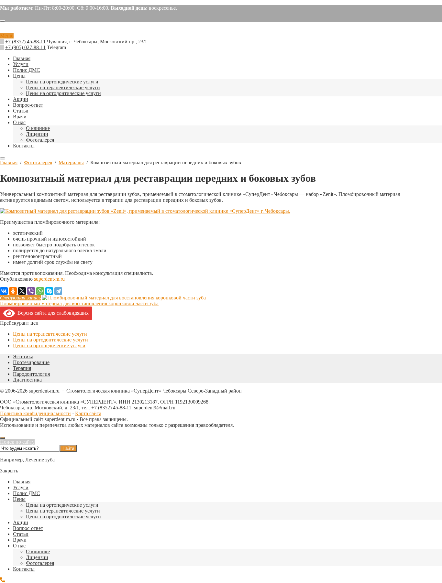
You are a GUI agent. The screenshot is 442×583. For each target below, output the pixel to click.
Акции (20, 522)
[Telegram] (58, 291)
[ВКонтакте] (4, 291)
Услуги (20, 487)
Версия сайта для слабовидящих (52, 313)
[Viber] (31, 291)
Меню (7, 35)
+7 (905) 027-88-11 (25, 47)
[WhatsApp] (40, 291)
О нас (19, 545)
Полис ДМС (26, 493)
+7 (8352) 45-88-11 (25, 41)
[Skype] (49, 291)
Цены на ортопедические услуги (49, 345)
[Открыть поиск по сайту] (2, 21)
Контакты (24, 569)
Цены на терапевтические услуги (50, 334)
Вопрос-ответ (28, 528)
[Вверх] (2, 438)
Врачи (20, 540)
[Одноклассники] (13, 291)
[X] (22, 291)
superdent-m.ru (221, 30)
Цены (19, 499)
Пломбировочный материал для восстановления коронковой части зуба (79, 303)
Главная (21, 481)
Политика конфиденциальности (35, 413)
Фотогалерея (40, 563)
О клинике (38, 551)
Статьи (20, 534)
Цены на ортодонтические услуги (50, 339)
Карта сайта (88, 413)
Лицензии (37, 557)
